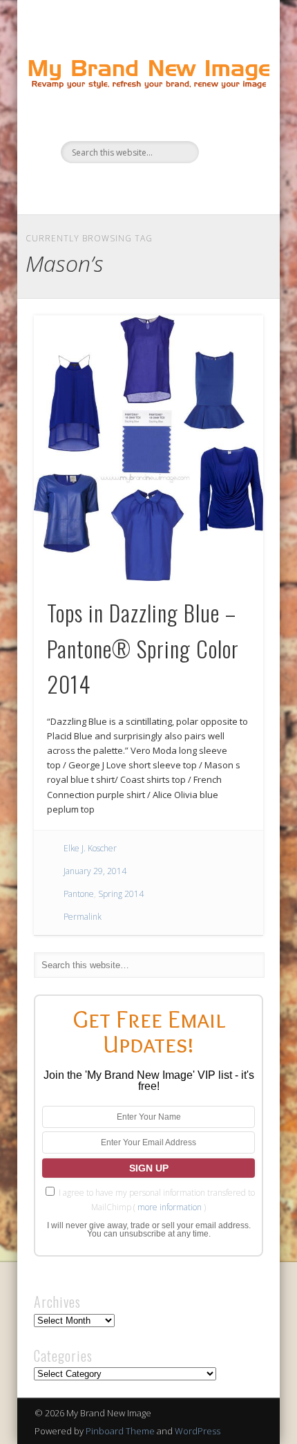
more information (169, 1207)
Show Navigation (229, 124)
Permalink (83, 917)
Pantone (79, 894)
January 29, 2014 (95, 871)
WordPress (197, 1431)
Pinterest (161, 187)
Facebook (104, 187)
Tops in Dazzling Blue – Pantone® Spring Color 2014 (143, 648)
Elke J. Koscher (90, 848)
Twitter (133, 187)
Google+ (189, 187)
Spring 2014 (121, 894)
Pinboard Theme (120, 1431)
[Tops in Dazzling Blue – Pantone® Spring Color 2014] (148, 448)
